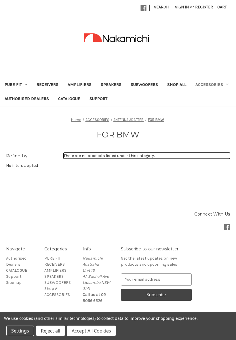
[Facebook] (143, 8)
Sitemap (14, 282)
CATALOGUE (69, 98)
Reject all (50, 331)
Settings (20, 331)
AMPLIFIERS (80, 84)
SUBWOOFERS (144, 84)
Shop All (176, 84)
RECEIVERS (47, 84)
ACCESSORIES (209, 84)
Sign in (182, 7)
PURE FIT (13, 84)
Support (98, 98)
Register (204, 7)
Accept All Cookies (91, 331)
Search (161, 7)
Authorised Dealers (27, 98)
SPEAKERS (111, 84)
